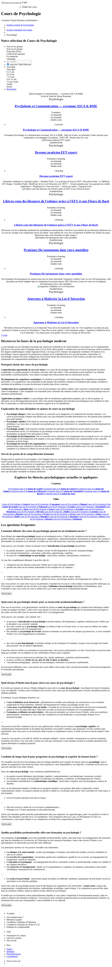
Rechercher (11, 89)
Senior (9, 86)
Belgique (10, 951)
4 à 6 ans (10, 74)
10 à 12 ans (11, 79)
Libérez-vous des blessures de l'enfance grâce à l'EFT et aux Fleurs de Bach (56, 201)
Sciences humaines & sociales (19, 30)
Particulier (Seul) (14, 51)
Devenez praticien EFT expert (56, 152)
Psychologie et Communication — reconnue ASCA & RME (56, 106)
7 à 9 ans (10, 77)
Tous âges (11, 69)
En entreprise (12, 56)
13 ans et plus (12, 82)
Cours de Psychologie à (16, 504)
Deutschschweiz (14, 954)
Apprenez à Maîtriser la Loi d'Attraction (56, 298)
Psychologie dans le (24, 489)
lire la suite (6, 594)
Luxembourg (12, 956)
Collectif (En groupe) (16, 54)
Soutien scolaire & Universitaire (20, 25)
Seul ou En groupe (15, 49)
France (9, 949)
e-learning (11, 59)
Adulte (9, 84)
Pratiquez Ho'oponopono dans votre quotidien (56, 250)
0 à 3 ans (10, 72)
